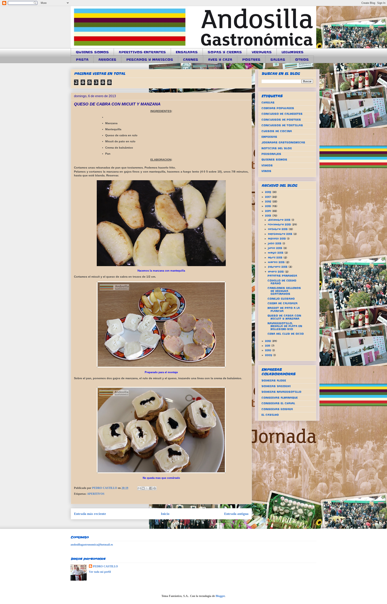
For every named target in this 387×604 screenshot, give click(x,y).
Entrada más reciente (90, 514)
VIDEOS (267, 165)
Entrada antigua (236, 514)
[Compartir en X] (147, 488)
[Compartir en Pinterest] (155, 488)
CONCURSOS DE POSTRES (281, 119)
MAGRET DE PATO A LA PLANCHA (283, 309)
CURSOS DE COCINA (276, 131)
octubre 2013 (278, 229)
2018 (268, 192)
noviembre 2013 (280, 224)
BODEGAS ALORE (273, 380)
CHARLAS (268, 102)
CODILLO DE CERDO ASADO (281, 282)
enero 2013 (276, 271)
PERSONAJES (271, 154)
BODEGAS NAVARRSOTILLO (281, 392)
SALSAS (277, 59)
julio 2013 (275, 243)
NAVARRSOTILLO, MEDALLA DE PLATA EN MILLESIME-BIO (284, 326)
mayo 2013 (276, 252)
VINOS (266, 171)
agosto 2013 (277, 238)
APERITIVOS (95, 493)
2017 (268, 197)
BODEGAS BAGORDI (276, 386)
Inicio (165, 514)
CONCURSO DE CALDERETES (282, 114)
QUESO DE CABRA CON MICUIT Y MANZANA (284, 317)
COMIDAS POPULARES (277, 108)
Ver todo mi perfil (100, 571)
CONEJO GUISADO (281, 298)
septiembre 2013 (280, 234)
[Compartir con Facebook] (151, 488)
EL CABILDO (270, 415)
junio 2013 (275, 248)
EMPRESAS (269, 137)
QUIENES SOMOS (92, 52)
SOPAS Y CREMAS (225, 52)
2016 (268, 201)
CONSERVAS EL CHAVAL (278, 403)
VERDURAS (262, 52)
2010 (268, 350)
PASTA (82, 59)
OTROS (302, 59)
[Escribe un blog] (143, 488)
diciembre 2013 (279, 220)
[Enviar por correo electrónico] (139, 488)
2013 (268, 215)
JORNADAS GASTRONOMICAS (283, 142)
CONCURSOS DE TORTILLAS (282, 125)
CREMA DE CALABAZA (282, 303)
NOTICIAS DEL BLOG (276, 148)
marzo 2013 (277, 262)
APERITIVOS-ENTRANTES (142, 52)
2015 (268, 206)
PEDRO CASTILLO (105, 566)
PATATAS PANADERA (282, 275)
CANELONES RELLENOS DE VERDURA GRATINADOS (284, 291)
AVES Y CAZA (220, 59)
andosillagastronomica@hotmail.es (92, 544)
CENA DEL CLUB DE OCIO (285, 333)
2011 (268, 345)
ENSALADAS (187, 52)
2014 (268, 211)
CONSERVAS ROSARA (277, 409)
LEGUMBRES (293, 52)
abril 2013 (275, 257)
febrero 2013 (278, 267)
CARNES (190, 59)
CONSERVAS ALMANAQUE (279, 397)
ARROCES (107, 59)
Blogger (220, 596)
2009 (269, 355)
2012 (268, 341)
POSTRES (251, 59)
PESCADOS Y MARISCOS (149, 59)
